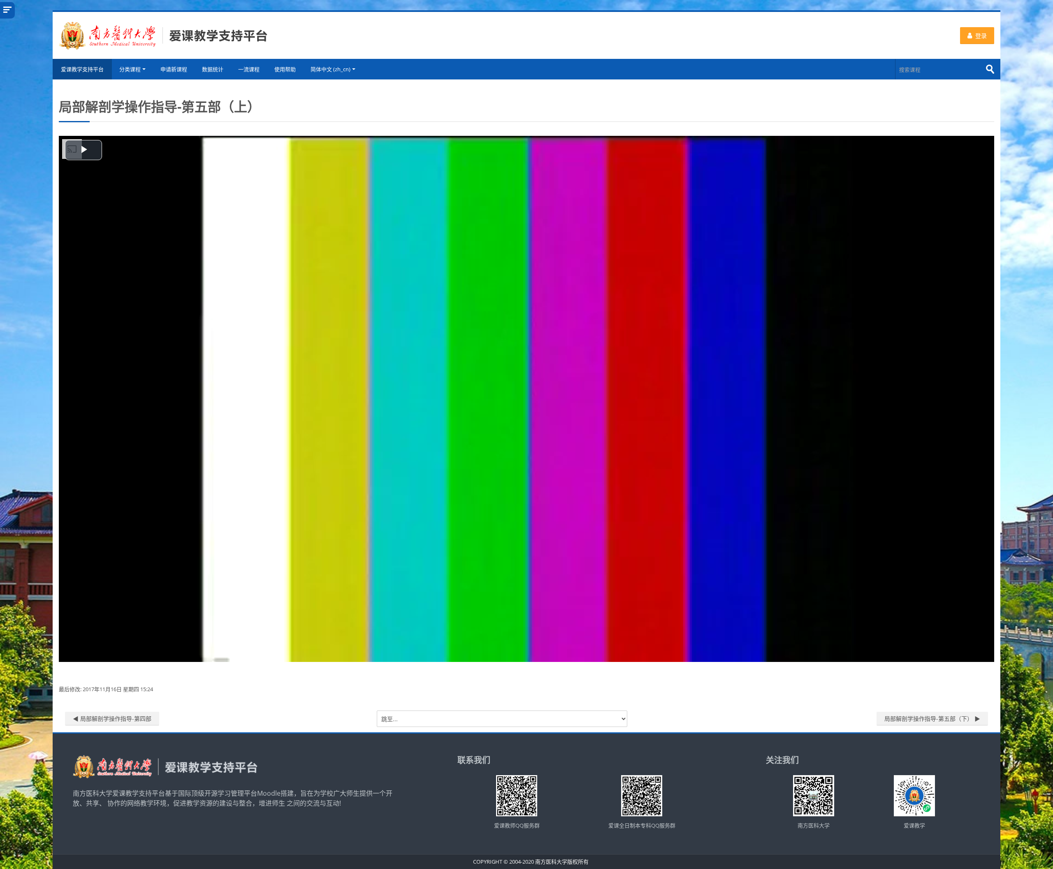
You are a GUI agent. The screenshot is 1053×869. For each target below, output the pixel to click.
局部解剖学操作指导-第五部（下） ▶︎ (932, 718)
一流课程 (249, 69)
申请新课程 (173, 69)
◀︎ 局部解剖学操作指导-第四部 (112, 718)
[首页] (163, 34)
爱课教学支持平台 (82, 69)
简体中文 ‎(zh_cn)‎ (330, 69)
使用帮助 (285, 69)
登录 (981, 36)
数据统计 (212, 69)
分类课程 (130, 69)
